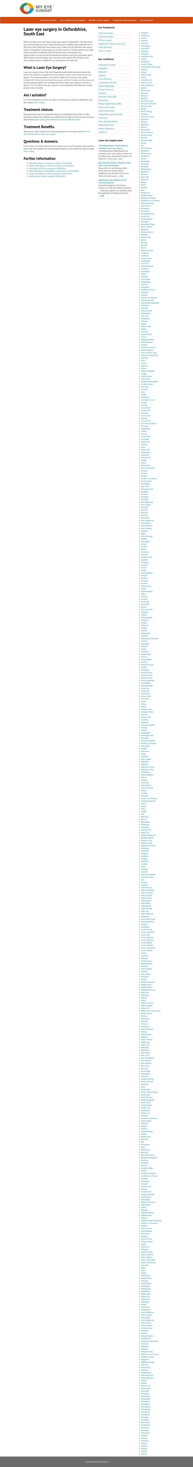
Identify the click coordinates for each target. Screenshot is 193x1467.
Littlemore (145, 916)
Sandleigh (145, 1181)
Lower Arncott (146, 929)
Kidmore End (146, 830)
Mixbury (144, 1016)
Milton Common (147, 1003)
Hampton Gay (146, 709)
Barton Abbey (146, 111)
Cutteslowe (145, 442)
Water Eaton (146, 1294)
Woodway (145, 1427)
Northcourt (145, 1110)
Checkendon (146, 313)
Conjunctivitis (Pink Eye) (107, 82)
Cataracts (102, 75)
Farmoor (144, 565)
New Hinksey (146, 1060)
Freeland (144, 612)
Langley (144, 859)
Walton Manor (146, 1278)
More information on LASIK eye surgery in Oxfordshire (50, 163)
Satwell (144, 1189)
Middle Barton (146, 987)
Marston (144, 971)
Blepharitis (102, 72)
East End (144, 507)
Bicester (144, 137)
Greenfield (145, 693)
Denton (144, 460)
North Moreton (147, 1097)
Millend (144, 997)
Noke (143, 1087)
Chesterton (145, 318)
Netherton (145, 1047)
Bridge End (145, 193)
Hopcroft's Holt (147, 788)
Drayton (144, 473)
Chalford (144, 284)
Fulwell (144, 628)
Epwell (144, 549)
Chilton (144, 329)
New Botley (145, 1053)
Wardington (145, 1286)
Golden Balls (146, 654)
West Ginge (145, 1317)
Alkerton (144, 40)
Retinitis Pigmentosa (106, 128)
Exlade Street (146, 557)
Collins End (145, 379)
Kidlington (145, 827)
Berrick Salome (147, 132)
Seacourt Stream (147, 1194)
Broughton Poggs (148, 224)
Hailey (143, 704)
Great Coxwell (146, 675)
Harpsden (145, 722)
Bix (142, 145)
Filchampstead (146, 591)
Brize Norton (146, 206)
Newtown (144, 1084)
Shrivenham (145, 1233)
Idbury (143, 806)
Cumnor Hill (145, 436)
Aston (143, 77)
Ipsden (144, 811)
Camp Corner (146, 258)
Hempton (144, 738)
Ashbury (144, 69)
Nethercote (145, 1042)
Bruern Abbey (146, 227)
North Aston (145, 1089)
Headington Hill (147, 735)
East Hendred (146, 526)
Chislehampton (147, 342)
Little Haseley (146, 898)
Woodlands (145, 1412)
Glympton (145, 651)
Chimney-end (146, 334)
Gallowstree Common (149, 638)
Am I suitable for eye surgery (72, 20)
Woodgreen (145, 1407)
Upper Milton (146, 1257)
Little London (146, 900)
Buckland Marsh (147, 232)
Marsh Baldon (146, 969)
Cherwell (144, 316)
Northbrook (145, 1108)
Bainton (144, 88)
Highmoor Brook (147, 767)
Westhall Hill (146, 1338)
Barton (143, 109)
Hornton (144, 793)
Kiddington (145, 824)
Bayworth (144, 119)
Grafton (144, 667)
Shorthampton (146, 1231)
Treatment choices (48, 20)
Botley (143, 182)
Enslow (144, 544)
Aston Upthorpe (147, 85)
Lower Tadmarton (148, 948)
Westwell (144, 1344)
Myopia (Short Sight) (106, 107)
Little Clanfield (147, 893)
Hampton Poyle (147, 712)
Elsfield (144, 539)
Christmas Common (148, 347)
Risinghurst (145, 1144)
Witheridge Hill (147, 1375)
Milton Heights (146, 1005)
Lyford (143, 953)
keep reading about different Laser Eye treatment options (57, 119)
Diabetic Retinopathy (106, 86)
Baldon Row (145, 90)
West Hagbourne (147, 1320)
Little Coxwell (146, 895)
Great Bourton (146, 672)
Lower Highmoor (147, 940)
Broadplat (145, 208)
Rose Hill (144, 1152)
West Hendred (146, 1325)
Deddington (145, 452)
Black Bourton (146, 148)
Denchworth (145, 457)
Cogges (144, 373)
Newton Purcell (147, 1081)
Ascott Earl (145, 61)
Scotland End (146, 1192)
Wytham (144, 1448)
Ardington (145, 54)
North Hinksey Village (149, 1092)
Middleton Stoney (148, 990)
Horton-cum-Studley (149, 798)
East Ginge (145, 518)
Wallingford (145, 1275)
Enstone (144, 547)
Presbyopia (102, 118)
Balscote (144, 93)
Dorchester (145, 465)
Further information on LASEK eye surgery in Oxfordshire (51, 166)
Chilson (144, 324)
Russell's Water (147, 1168)
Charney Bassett (147, 300)
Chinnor (144, 337)
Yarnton (144, 1451)
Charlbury (145, 292)
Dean (143, 447)
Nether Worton (147, 1039)
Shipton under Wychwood (151, 1220)
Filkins (143, 594)
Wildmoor (145, 1365)
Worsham (144, 1441)
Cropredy (145, 413)
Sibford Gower (147, 1241)
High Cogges (146, 759)
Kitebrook (145, 851)
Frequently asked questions (125, 20)
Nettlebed (145, 1050)
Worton (144, 1443)
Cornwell (144, 387)
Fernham (144, 578)
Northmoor (145, 1113)
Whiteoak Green (147, 1357)
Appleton (144, 51)
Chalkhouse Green (148, 290)
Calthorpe (145, 255)
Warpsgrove (146, 1289)
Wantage (144, 1281)
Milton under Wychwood (150, 1011)
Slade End (145, 1247)
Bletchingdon (146, 169)
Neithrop (144, 1037)
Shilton (144, 1207)
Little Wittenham (147, 914)
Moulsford (145, 1026)
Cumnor (144, 434)
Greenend (145, 691)
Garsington (145, 644)
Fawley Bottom (147, 573)
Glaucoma (102, 93)
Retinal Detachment (106, 125)
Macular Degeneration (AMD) (109, 104)
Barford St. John (147, 101)
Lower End (145, 935)
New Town (145, 1066)
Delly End (145, 455)
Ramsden (144, 1139)
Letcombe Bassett (148, 874)
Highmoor (145, 764)
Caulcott (144, 276)
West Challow (146, 1315)
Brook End (145, 216)
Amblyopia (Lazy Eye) (106, 65)
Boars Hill (145, 177)
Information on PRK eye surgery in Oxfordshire (47, 168)
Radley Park (145, 1136)
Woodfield (145, 1401)
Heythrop (144, 756)
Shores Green (146, 1228)
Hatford (144, 730)
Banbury (144, 98)
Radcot (144, 1126)
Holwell (144, 780)
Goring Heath (146, 659)
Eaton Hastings (147, 536)
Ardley (143, 59)
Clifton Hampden (147, 371)
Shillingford (145, 1205)
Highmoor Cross (147, 769)
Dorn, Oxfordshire (148, 468)
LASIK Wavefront (105, 47)
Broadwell (145, 211)
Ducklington (145, 484)
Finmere (144, 596)
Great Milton (146, 683)
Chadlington (145, 282)
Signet (143, 1244)
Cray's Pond (145, 408)
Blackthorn (145, 156)
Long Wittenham (147, 921)
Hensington (145, 746)
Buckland (144, 229)
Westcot (144, 1333)
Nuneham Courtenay (149, 1118)
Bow (143, 190)
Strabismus (102, 132)
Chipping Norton (147, 339)
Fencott (144, 575)
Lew (142, 879)
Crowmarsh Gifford (148, 423)
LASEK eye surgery (106, 36)
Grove (143, 701)
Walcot (143, 1273)
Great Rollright (147, 685)
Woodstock (145, 1422)
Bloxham (144, 174)
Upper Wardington (148, 1260)
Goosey (144, 657)
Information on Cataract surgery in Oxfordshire (47, 176)
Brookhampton (147, 219)
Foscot (143, 607)
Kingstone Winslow (148, 845)
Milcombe (145, 992)
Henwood (145, 751)
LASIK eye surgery (105, 33)
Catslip (143, 274)
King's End (145, 832)
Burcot (143, 240)
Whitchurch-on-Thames (150, 1354)
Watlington (145, 1302)
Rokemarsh (145, 1150)
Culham (144, 431)
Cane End (144, 263)
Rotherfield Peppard (149, 1157)
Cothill (143, 394)
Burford (144, 245)
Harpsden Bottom (148, 725)
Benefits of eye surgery (99, 20)
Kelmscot (144, 817)
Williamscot (145, 1367)
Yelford (144, 1454)
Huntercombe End (148, 801)
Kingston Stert (146, 843)
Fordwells (145, 602)
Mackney (144, 958)
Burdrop (144, 242)
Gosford (144, 662)
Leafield (144, 869)
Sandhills (144, 1178)
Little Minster (146, 906)
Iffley (143, 809)
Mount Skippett (147, 1029)
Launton (144, 864)
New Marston (146, 1063)
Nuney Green (146, 1121)
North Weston (146, 1105)
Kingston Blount (147, 838)
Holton (143, 777)
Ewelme (144, 554)
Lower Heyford (147, 937)
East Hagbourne (147, 520)
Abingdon (145, 33)
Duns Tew (145, 486)
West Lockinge (146, 1328)
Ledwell (144, 872)
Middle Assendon (148, 982)
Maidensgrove (146, 961)
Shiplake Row (146, 1215)
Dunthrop (144, 491)
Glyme (143, 649)
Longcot (144, 924)
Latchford (145, 861)
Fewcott (144, 583)
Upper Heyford (147, 1254)
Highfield (144, 762)
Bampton (144, 96)
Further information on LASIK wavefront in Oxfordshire (50, 173)
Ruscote (144, 1165)
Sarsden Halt (146, 1186)
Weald (143, 1304)
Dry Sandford (146, 481)
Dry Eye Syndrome (105, 89)
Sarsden (144, 1184)
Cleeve (144, 363)
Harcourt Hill (146, 717)
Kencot (143, 819)
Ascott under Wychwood (150, 67)
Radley (144, 1134)
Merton (144, 979)
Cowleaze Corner (148, 400)
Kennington (145, 822)
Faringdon (145, 562)
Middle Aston (146, 984)
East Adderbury (147, 502)
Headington (145, 733)
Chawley (144, 308)
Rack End (144, 1123)
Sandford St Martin (148, 1173)
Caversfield (145, 279)
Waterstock (145, 1299)
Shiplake (144, 1210)
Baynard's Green (147, 116)
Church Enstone (147, 350)
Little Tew (145, 911)
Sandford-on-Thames (149, 1176)
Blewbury (145, 172)
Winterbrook (146, 1372)
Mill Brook (145, 995)
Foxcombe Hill (147, 609)
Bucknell (144, 234)
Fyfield (144, 630)
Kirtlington (145, 848)
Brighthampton (147, 195)
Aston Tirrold (146, 82)
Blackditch (145, 151)
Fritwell (144, 623)
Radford (144, 1129)
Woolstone (145, 1433)
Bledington (145, 161)
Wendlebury (146, 1310)
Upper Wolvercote (148, 1262)
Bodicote (144, 179)
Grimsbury (145, 699)
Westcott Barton (147, 1336)
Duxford (144, 494)
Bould (143, 185)
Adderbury (145, 35)
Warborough (146, 1283)
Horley (144, 790)
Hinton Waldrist (147, 775)
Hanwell (144, 714)
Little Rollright (146, 908)
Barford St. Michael (148, 103)
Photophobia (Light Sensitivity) (110, 114)
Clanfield (144, 358)
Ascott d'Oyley (146, 64)
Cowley (144, 402)
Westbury (144, 1330)
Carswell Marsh (147, 266)
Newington (145, 1074)
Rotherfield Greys (148, 1155)
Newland (144, 1076)
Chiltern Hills (146, 326)
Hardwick (144, 720)
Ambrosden (145, 46)
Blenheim (144, 164)
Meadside (145, 977)
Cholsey (144, 345)
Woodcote (145, 1391)
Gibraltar (144, 646)
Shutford (144, 1236)
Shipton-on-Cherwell (149, 1223)
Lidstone (144, 885)
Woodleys (145, 1417)
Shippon (144, 1218)
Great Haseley (146, 678)
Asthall (143, 72)
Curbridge (145, 439)
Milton (143, 1000)
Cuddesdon (145, 429)
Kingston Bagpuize (148, 835)
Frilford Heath (146, 617)
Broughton (145, 221)
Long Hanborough (148, 919)
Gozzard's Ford (147, 664)
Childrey (144, 321)
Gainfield (144, 636)
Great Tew (145, 688)
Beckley (144, 122)
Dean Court (145, 449)
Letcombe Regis (147, 877)
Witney (144, 1380)
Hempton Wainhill (148, 741)
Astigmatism (103, 68)
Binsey (143, 143)
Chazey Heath (146, 311)
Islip (142, 814)
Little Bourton (146, 887)
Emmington (145, 541)
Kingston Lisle (146, 840)
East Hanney (146, 523)
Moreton (144, 1021)
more (120, 159)
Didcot (143, 463)
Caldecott (145, 253)
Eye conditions (146, 20)
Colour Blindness (105, 79)
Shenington (145, 1199)
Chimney (144, 332)
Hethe (143, 754)
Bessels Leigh (146, 135)
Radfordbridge (147, 1131)
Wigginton (145, 1359)
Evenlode (145, 552)
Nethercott (145, 1045)
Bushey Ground (147, 250)
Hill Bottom (145, 772)
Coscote (144, 389)
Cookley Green (147, 384)
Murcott (144, 1032)
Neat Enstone (146, 1034)
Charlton (144, 295)
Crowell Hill (145, 421)
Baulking (144, 114)
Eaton (143, 533)
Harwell (144, 727)
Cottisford (145, 397)
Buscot (143, 248)
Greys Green (146, 696)
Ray (142, 1142)
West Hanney (146, 1323)
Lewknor (144, 882)
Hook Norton (146, 785)
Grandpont (145, 670)
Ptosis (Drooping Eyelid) (107, 121)
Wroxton (144, 1446)
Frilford (144, 615)
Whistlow (144, 1349)
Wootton (144, 1435)
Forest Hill (145, 604)
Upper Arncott (146, 1252)
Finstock (144, 599)
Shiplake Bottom (147, 1212)
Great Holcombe (147, 680)
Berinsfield (145, 130)
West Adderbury (147, 1312)
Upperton (145, 1265)
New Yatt (144, 1068)
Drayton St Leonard (148, 478)
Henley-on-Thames (148, 743)
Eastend (144, 531)
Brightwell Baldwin (148, 198)
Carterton (144, 269)
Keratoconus (103, 100)
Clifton (143, 368)
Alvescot (144, 43)
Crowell (144, 418)
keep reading (39, 102)
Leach (143, 866)
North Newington (147, 1100)
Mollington (145, 1018)
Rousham (144, 1160)
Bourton (144, 187)
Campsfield (145, 261)
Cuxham (144, 444)
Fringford (144, 620)
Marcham (144, 966)
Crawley (144, 405)
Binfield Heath (146, 140)
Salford (144, 1171)
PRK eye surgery (105, 40)
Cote (143, 392)
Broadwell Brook (147, 214)
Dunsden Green (147, 489)
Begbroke (145, 124)
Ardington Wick (147, 56)
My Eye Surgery (101, 1462)
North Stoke (145, 1102)
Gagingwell (145, 633)
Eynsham (144, 560)
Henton (144, 748)
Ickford (144, 803)
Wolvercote (145, 1386)
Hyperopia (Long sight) (107, 96)
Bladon (144, 158)
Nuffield (144, 1115)
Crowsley (144, 426)
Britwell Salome (147, 203)
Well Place (145, 1307)
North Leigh (145, 1094)
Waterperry (145, 1296)
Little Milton (145, 903)
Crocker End (146, 410)
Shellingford (146, 1197)
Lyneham (144, 956)
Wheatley (145, 1346)
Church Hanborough (149, 352)
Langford (144, 856)
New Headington (147, 1058)
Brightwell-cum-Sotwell (150, 200)
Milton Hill (145, 1008)
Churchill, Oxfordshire (149, 355)
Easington (145, 497)
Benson (144, 127)
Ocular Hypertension (106, 111)
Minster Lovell (146, 1013)
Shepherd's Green (148, 1202)
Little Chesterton (147, 890)
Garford (144, 641)
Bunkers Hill (145, 237)
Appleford (145, 48)
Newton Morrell (147, 1079)
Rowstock (144, 1163)
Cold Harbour (146, 376)
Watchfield (145, 1291)
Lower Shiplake (147, 945)
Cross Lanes (146, 415)
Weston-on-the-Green (149, 1341)
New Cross (145, 1055)
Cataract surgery (104, 51)
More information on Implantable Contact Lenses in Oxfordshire (54, 171)
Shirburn (144, 1226)
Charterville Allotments (150, 303)
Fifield (143, 588)
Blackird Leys (146, 153)
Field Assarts (146, 586)
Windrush (144, 1370)
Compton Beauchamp (149, 381)
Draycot (144, 470)
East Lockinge (146, 528)
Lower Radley (146, 942)
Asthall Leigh (146, 75)
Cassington (145, 271)
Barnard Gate (146, 106)
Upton (143, 1268)
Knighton (144, 853)
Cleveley (144, 366)
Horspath (144, 796)
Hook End (145, 782)
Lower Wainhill (147, 950)
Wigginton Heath (147, 1362)
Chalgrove (145, 287)
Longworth (145, 927)
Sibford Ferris (146, 1239)
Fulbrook (144, 625)
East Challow (146, 505)
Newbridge (145, 1071)
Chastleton (145, 305)
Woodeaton (145, 1396)
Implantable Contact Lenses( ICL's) (111, 43)
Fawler (144, 567)
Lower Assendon (147, 932)
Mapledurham (146, 963)
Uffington (144, 1249)
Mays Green (146, 974)
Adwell (144, 38)
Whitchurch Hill (147, 1351)
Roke (143, 1147)
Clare (143, 360)
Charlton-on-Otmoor (149, 297)
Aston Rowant (146, 80)
